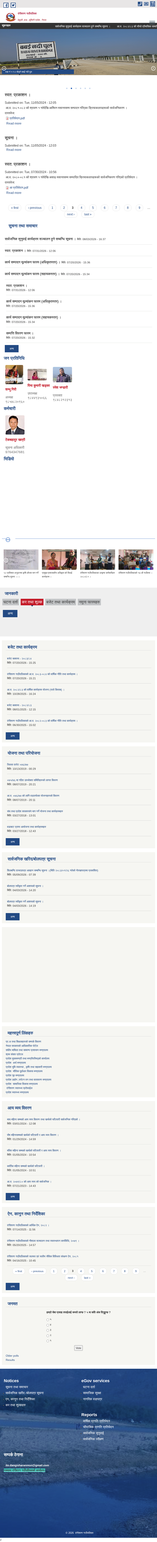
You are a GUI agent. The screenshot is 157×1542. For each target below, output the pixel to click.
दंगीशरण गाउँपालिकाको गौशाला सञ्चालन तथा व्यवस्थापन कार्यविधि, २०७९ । (43, 1240)
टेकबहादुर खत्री (15, 440)
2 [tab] (71, 88)
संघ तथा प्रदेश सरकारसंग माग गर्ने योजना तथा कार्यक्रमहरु (35, 811)
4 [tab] (80, 88)
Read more (13, 123)
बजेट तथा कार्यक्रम (60, 602)
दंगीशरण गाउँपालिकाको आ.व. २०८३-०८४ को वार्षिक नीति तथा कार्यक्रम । (42, 674)
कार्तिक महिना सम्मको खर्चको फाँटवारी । (26, 1166)
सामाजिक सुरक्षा (92, 1393)
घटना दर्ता (10, 602)
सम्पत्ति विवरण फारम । (20, 333)
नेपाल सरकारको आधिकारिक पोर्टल (22, 1045)
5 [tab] (85, 88)
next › (70, 214)
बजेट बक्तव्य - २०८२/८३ (19, 705)
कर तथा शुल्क (32, 602)
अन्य (12, 348)
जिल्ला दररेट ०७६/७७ (17, 764)
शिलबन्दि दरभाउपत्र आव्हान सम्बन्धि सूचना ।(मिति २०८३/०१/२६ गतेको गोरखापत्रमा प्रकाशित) (52, 870)
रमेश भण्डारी (60, 387)
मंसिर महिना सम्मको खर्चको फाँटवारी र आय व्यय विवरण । (34, 1150)
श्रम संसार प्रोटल (14, 1054)
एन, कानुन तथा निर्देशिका (20, 1399)
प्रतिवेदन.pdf (17, 118)
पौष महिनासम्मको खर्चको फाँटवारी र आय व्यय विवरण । (33, 1134)
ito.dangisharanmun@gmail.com (27, 1465)
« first (14, 207)
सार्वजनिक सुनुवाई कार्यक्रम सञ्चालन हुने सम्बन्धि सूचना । (67, 26)
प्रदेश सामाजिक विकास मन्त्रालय (22, 1083)
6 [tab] (89, 88)
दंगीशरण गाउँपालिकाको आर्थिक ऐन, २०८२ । (28, 1225)
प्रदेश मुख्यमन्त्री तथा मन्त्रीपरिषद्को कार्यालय (27, 1058)
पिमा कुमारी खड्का (39, 385)
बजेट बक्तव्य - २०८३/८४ (19, 658)
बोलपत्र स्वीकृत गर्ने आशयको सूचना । (25, 886)
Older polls (12, 1355)
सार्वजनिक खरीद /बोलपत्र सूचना (25, 1393)
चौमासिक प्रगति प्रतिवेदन (98, 1427)
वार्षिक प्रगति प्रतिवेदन (96, 1421)
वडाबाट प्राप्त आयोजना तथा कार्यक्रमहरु (26, 826)
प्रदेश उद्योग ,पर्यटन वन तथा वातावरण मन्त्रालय (28, 1079)
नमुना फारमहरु (89, 602)
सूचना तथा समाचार (17, 1387)
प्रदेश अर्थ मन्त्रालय (16, 1062)
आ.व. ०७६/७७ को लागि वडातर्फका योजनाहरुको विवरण (33, 795)
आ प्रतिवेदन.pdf (19, 187)
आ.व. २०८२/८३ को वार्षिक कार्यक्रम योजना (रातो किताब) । (36, 689)
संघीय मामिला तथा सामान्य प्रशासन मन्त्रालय (27, 1050)
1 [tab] (66, 88)
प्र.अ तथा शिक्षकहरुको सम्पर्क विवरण (23, 1041)
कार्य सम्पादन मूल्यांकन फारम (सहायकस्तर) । (32, 274)
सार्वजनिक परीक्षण (93, 1439)
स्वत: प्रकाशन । (18, 94)
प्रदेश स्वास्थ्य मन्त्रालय (17, 1092)
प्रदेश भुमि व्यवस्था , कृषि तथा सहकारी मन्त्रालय (29, 1066)
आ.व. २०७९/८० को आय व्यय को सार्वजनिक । (29, 1181)
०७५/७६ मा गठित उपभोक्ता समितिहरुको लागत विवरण (32, 780)
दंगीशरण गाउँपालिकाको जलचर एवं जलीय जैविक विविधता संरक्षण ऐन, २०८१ (42, 1256)
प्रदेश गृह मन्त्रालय (15, 1075)
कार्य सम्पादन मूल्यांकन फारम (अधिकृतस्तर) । (33, 262)
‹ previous (35, 207)
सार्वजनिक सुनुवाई (93, 1433)
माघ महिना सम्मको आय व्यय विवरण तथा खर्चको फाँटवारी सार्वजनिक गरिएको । (43, 1119)
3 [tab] (75, 88)
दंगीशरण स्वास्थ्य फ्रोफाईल (19, 1088)
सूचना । (11, 137)
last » (88, 214)
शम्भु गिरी (10, 389)
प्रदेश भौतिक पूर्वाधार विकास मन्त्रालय (24, 1071)
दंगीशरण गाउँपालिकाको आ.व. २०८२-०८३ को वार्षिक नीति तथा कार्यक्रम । (42, 720)
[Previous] (4, 68)
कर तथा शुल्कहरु (16, 1405)
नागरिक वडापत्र (92, 1399)
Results (10, 1359)
